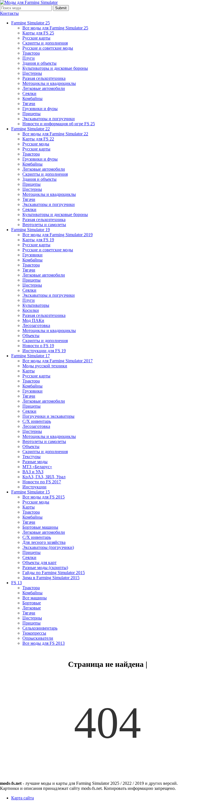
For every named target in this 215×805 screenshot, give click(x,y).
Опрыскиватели (37, 638)
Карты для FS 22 (38, 138)
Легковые (31, 608)
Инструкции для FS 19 (44, 350)
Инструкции (34, 486)
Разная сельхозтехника (44, 78)
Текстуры (31, 456)
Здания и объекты (39, 63)
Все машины (34, 597)
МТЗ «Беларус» (37, 466)
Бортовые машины (40, 527)
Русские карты (36, 38)
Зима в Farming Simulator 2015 (51, 577)
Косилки (30, 310)
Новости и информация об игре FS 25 (58, 123)
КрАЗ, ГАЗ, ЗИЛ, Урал (44, 476)
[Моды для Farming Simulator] (29, 2)
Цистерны (32, 73)
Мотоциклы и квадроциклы (49, 83)
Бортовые (31, 602)
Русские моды (35, 143)
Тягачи (28, 103)
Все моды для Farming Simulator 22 (55, 133)
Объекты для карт (39, 562)
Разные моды (35, 461)
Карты (28, 370)
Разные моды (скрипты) (45, 567)
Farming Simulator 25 (30, 22)
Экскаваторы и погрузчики (48, 118)
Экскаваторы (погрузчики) (48, 547)
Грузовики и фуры (40, 108)
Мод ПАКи (33, 320)
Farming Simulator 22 (30, 128)
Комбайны (32, 98)
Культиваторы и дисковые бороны (55, 68)
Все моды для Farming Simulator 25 (55, 27)
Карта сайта (22, 797)
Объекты (30, 335)
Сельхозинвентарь (39, 628)
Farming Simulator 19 (30, 229)
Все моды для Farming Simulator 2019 (57, 234)
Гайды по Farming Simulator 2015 (53, 572)
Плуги (28, 58)
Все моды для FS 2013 (43, 643)
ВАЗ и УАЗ (32, 471)
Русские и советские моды (47, 48)
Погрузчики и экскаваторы (48, 416)
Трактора (31, 53)
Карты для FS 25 (38, 33)
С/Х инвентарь (36, 421)
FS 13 (16, 582)
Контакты (9, 13)
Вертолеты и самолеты (44, 224)
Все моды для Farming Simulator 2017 (57, 360)
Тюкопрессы (34, 633)
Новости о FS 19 (38, 345)
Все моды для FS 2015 (43, 497)
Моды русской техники (44, 365)
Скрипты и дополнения (45, 43)
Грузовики (32, 254)
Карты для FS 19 (38, 239)
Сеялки (29, 93)
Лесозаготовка (36, 325)
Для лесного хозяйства (44, 542)
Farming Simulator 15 (30, 492)
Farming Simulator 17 (30, 355)
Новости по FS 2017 (41, 481)
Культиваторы (35, 305)
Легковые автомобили (43, 88)
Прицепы (31, 113)
